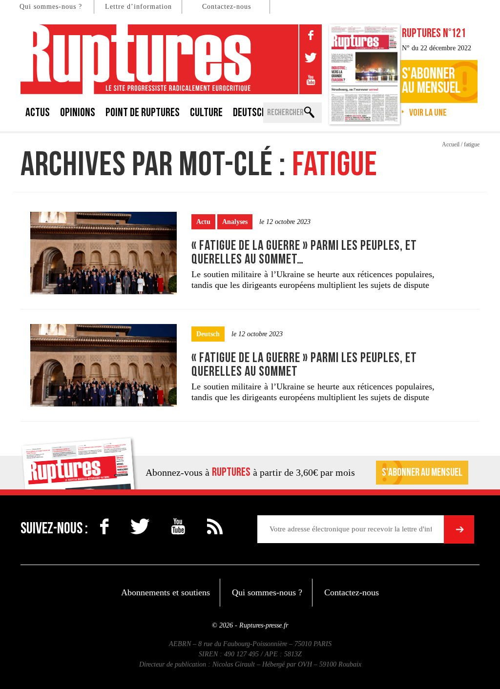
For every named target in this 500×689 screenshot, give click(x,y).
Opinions (77, 112)
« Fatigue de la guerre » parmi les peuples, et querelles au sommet (304, 365)
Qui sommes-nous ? (51, 6)
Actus (37, 112)
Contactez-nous (226, 6)
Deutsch (250, 112)
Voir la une (428, 113)
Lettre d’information (138, 6)
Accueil (450, 144)
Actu (203, 221)
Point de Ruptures (142, 112)
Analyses (235, 221)
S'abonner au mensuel (422, 472)
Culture (206, 112)
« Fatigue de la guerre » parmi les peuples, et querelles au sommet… (304, 252)
